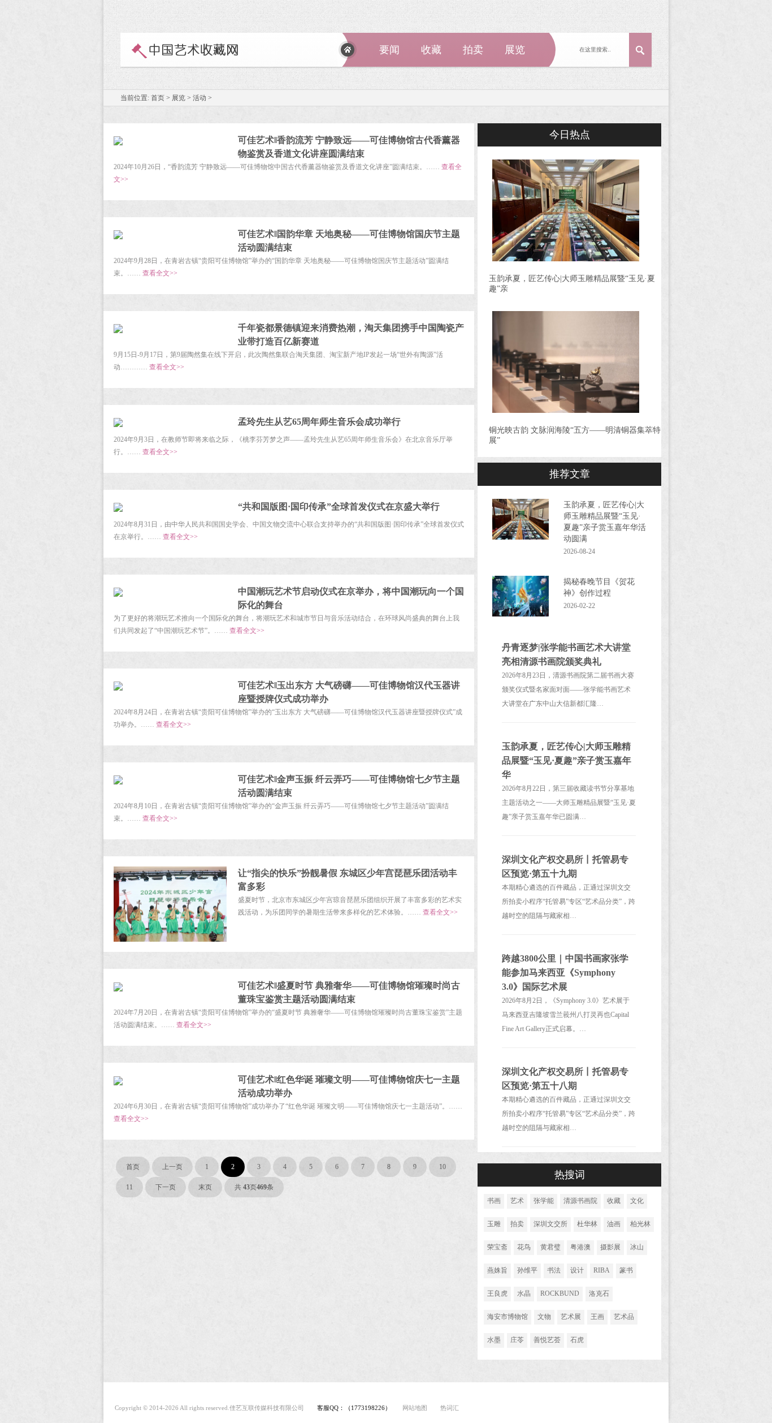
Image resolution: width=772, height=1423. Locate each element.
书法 (554, 1270)
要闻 (389, 49)
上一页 (172, 1167)
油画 (614, 1224)
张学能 (544, 1201)
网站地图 (414, 1407)
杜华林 (587, 1224)
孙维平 (527, 1270)
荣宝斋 (497, 1247)
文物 (544, 1317)
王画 (597, 1317)
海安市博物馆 (507, 1317)
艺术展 (571, 1317)
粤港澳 (580, 1247)
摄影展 (610, 1247)
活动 (199, 98)
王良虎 (497, 1293)
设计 (577, 1270)
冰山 (637, 1247)
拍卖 (473, 49)
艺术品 (624, 1317)
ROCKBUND (559, 1293)
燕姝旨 (497, 1270)
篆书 (626, 1270)
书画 (494, 1201)
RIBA (601, 1270)
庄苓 (517, 1340)
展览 (515, 49)
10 (442, 1167)
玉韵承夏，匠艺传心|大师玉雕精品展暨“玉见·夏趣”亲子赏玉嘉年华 (566, 760)
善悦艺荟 (547, 1340)
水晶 (524, 1293)
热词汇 (449, 1407)
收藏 (431, 49)
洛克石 (599, 1293)
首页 (157, 98)
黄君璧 (550, 1247)
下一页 (165, 1187)
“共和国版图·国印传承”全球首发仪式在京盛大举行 (339, 506)
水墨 (494, 1340)
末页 (205, 1187)
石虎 (577, 1340)
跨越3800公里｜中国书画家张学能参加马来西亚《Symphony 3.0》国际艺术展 (565, 972)
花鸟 (524, 1247)
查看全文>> (159, 273)
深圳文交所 (550, 1224)
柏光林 (640, 1224)
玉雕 (494, 1224)
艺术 (517, 1201)
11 (129, 1187)
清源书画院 (580, 1201)
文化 (637, 1201)
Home (347, 50)
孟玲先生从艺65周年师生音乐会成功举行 (319, 421)
